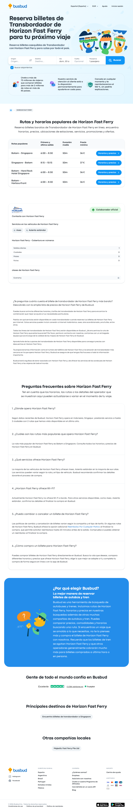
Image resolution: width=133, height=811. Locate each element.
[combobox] (18, 60)
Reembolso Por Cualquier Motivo (84, 527)
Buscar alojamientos (23, 67)
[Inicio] (10, 110)
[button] (30, 60)
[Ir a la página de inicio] (17, 6)
